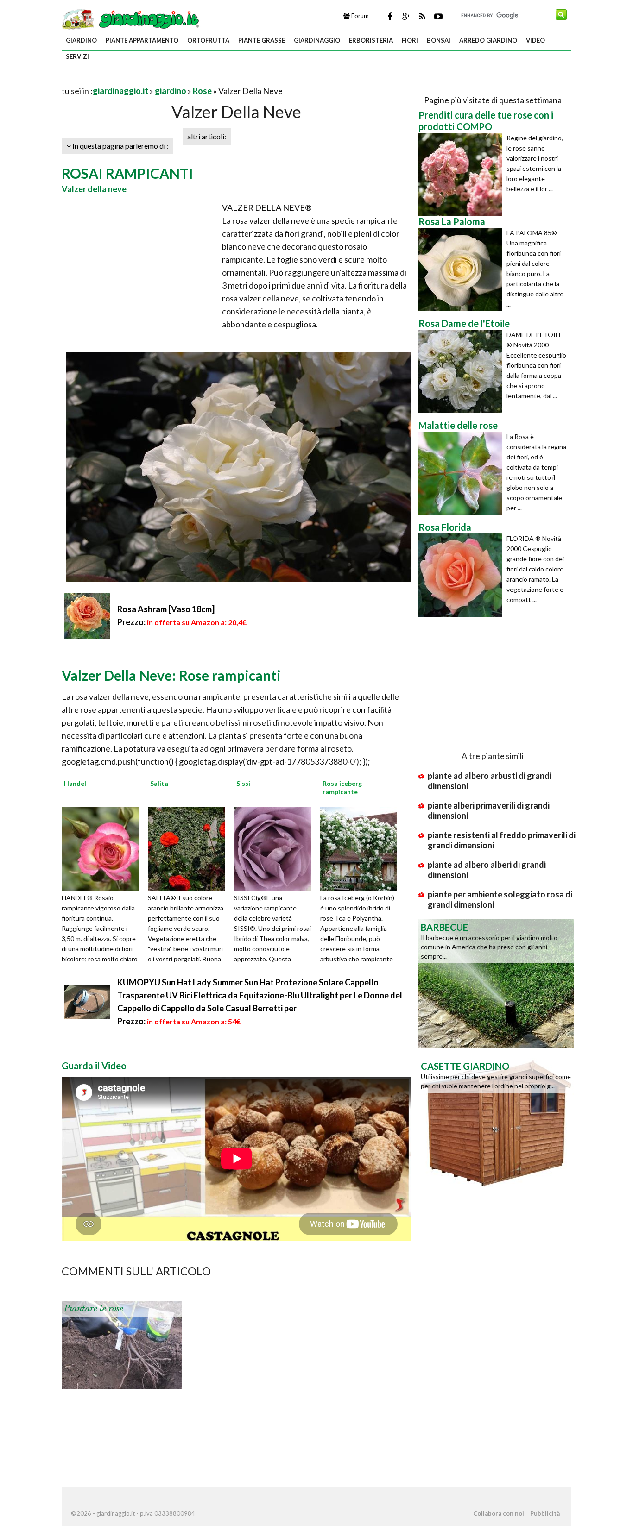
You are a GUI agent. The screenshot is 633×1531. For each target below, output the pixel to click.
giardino (81, 40)
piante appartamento (142, 40)
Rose (202, 91)
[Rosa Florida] (462, 575)
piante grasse (261, 40)
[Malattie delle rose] (462, 473)
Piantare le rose (93, 1309)
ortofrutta (208, 40)
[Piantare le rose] (122, 1344)
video (535, 40)
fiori (410, 40)
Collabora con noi (498, 1513)
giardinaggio (317, 40)
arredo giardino (488, 40)
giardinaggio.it (120, 91)
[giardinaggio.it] (131, 18)
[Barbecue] (496, 983)
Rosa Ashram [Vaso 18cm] (166, 609)
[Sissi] (275, 848)
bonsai (438, 40)
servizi (77, 56)
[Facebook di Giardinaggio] (390, 16)
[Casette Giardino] (496, 1122)
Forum (359, 15)
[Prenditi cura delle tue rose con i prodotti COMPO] (462, 174)
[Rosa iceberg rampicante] (362, 848)
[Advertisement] (170, 79)
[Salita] (189, 848)
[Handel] (103, 848)
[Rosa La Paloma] (462, 269)
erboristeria (371, 40)
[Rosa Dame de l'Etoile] (462, 371)
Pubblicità (545, 1513)
